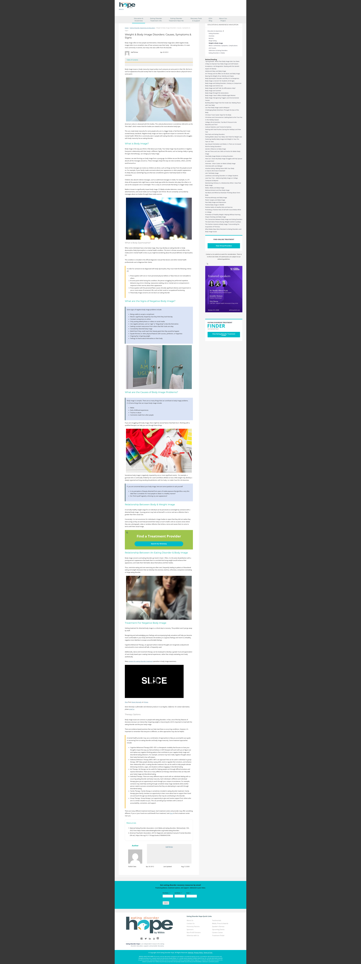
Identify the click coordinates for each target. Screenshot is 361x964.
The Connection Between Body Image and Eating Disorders (223, 219)
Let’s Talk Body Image (212, 173)
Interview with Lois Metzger (214, 166)
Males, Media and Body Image (214, 188)
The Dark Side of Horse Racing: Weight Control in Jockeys (223, 222)
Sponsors (190, 929)
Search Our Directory (159, 544)
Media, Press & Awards (220, 923)
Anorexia (211, 36)
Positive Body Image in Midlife (214, 205)
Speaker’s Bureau (218, 926)
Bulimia (211, 38)
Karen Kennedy (136, 702)
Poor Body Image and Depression (215, 202)
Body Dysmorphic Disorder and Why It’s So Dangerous (222, 78)
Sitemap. (191, 952)
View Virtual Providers (224, 246)
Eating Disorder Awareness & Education (142, 28)
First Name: (166, 893)
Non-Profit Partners (194, 932)
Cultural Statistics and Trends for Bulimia (218, 127)
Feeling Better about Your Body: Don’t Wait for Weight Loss (223, 137)
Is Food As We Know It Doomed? (215, 171)
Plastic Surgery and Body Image (215, 200)
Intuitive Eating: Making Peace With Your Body (219, 168)
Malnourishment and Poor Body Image (217, 190)
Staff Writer (169, 847)
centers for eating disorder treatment (141, 661)
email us (131, 709)
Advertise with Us (193, 935)
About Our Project (223, 20)
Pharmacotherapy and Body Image (216, 197)
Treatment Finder (218, 935)
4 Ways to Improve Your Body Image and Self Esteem (221, 64)
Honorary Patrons (193, 926)
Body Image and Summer (213, 91)
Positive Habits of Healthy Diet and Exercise (218, 207)
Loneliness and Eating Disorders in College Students (221, 176)
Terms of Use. (208, 952)
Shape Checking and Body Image (215, 217)
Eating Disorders (214, 33)
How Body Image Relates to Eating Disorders (219, 156)
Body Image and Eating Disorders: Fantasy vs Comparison (223, 83)
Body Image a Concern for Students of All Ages (219, 81)
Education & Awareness (138, 20)
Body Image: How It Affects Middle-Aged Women (220, 95)
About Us (121, 9)
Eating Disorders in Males (217, 53)
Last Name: (178, 893)
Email (188, 893)
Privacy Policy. (198, 952)
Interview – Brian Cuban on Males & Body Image (220, 163)
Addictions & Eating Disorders (218, 50)
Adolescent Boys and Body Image (215, 71)
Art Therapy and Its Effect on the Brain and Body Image (222, 73)
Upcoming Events (218, 929)
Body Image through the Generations (217, 93)
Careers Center (217, 932)
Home (127, 28)
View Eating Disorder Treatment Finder (223, 334)
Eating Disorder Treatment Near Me (176, 20)
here (171, 813)
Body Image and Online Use (214, 86)
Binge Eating (213, 41)
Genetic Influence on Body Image (215, 149)
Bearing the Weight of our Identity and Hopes (219, 76)
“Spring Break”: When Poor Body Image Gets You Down (222, 61)
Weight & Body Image (216, 43)
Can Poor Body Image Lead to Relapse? (217, 107)
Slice (126, 702)
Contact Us (191, 923)
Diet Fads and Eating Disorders (215, 134)
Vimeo (146, 702)
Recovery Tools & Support (196, 20)
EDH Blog (210, 20)
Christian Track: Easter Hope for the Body (218, 115)
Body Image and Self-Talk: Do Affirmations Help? (220, 88)
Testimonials (216, 920)
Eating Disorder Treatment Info (156, 20)
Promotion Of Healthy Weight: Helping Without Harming (222, 214)
